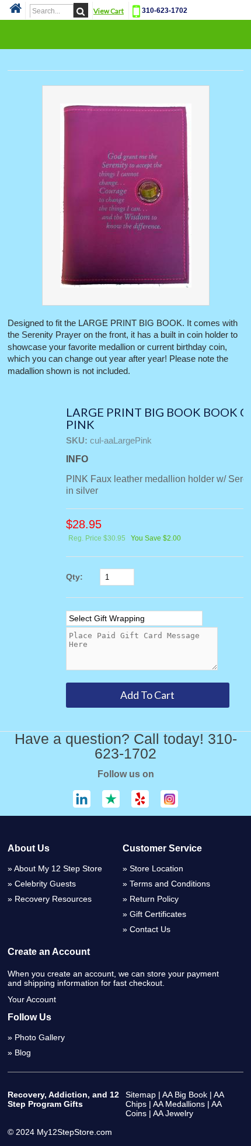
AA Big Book (184, 1094)
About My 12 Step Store (58, 868)
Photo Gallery (40, 1037)
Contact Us (150, 929)
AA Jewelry (173, 1113)
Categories (125, 34)
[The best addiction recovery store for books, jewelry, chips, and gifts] (15, 11)
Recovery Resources (53, 898)
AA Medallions (179, 1104)
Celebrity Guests (45, 883)
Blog (23, 1052)
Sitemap (141, 1094)
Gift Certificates (158, 914)
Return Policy (154, 898)
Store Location (156, 868)
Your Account (32, 999)
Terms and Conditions (170, 883)
